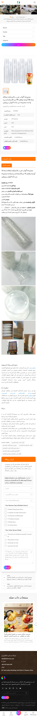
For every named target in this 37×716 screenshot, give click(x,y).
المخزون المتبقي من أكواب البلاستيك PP (11, 451)
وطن (12, 17)
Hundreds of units (13, 543)
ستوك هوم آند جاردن (20, 17)
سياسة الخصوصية (30, 705)
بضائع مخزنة (32, 368)
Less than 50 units (13, 546)
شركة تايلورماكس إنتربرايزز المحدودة (16, 393)
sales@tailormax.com (7, 658)
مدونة (12, 705)
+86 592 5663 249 (6, 664)
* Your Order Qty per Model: (13, 530)
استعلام (8, 148)
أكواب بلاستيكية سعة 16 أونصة (25, 445)
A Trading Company (13, 519)
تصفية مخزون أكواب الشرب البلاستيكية (11, 448)
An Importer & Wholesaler (15, 515)
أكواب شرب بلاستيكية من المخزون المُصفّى (12, 453)
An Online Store (12, 525)
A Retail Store (12, 522)
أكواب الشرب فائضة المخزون (18, 442)
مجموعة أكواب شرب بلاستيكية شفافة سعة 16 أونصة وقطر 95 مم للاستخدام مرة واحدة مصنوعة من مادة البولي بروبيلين (18, 480)
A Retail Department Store (15, 509)
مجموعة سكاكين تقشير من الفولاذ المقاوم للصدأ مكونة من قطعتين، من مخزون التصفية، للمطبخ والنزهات (17, 635)
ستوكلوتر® (30, 395)
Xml (22, 705)
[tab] (6, 165)
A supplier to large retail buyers (17, 512)
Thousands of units (13, 539)
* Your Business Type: (16, 505)
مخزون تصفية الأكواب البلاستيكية (10, 445)
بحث (18, 44)
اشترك (5, 697)
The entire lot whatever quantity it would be (19, 535)
